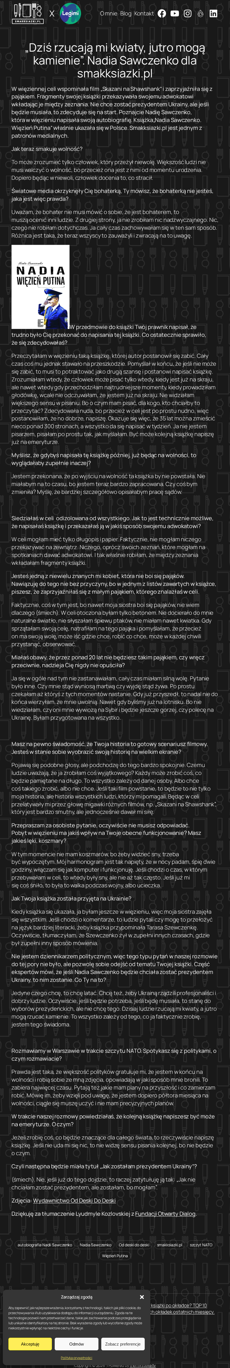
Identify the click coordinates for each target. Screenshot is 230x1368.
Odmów (76, 1344)
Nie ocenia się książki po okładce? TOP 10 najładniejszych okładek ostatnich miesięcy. (168, 1308)
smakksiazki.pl (169, 1244)
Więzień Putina (115, 1255)
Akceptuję (30, 1344)
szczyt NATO (201, 1244)
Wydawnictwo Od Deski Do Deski (74, 1200)
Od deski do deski (134, 1244)
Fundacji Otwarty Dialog (165, 1213)
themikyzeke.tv (143, 1365)
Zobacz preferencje (123, 1344)
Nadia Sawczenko (95, 1244)
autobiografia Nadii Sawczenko (45, 1244)
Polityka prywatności (76, 1357)
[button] (142, 1297)
